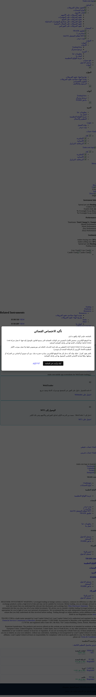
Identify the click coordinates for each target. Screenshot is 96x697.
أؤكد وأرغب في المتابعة (53, 363)
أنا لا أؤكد (36, 363)
